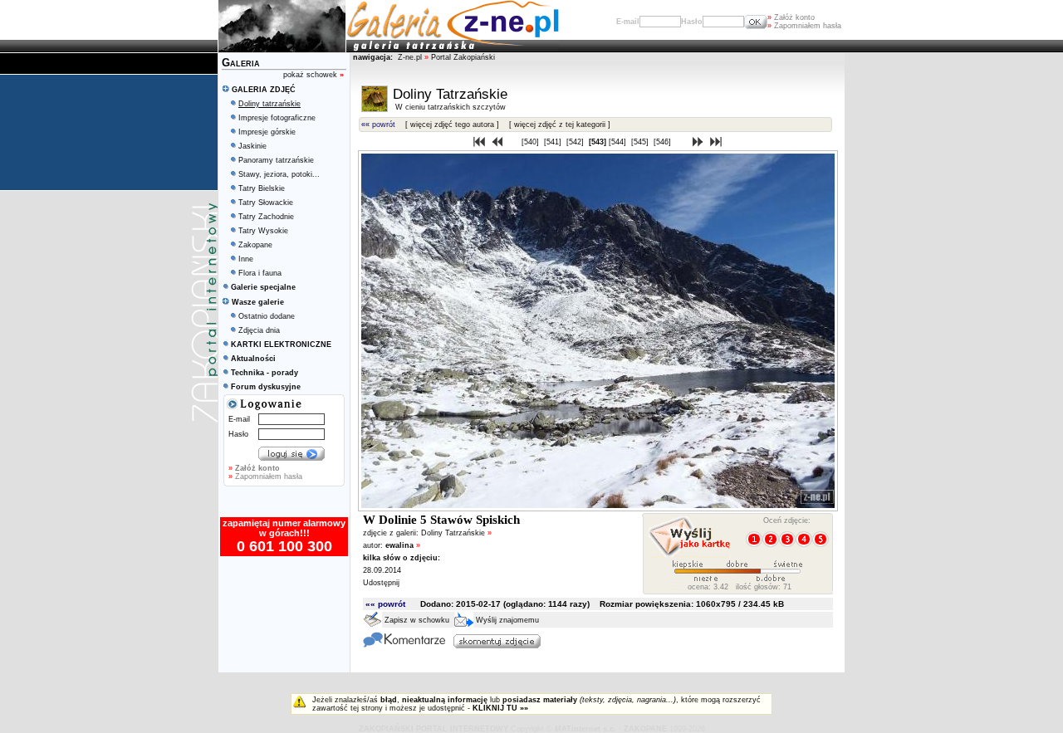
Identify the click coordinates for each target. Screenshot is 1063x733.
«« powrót (378, 124)
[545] (641, 142)
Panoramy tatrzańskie (276, 160)
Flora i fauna (260, 273)
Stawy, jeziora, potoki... (279, 174)
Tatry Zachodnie (266, 217)
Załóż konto (791, 17)
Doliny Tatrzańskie (456, 533)
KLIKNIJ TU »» (500, 708)
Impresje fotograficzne (277, 118)
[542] (576, 142)
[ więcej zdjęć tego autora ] (452, 124)
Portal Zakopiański (463, 57)
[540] (531, 142)
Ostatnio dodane (266, 316)
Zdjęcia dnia (259, 330)
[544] (619, 142)
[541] (554, 142)
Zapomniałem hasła (804, 26)
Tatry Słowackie (265, 202)
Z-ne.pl (411, 57)
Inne (245, 259)
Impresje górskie (267, 132)
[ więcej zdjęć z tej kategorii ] (559, 124)
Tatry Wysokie (263, 231)
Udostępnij (381, 583)
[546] (664, 142)
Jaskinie (252, 146)
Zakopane (255, 245)
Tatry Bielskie (261, 188)
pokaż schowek (313, 75)
